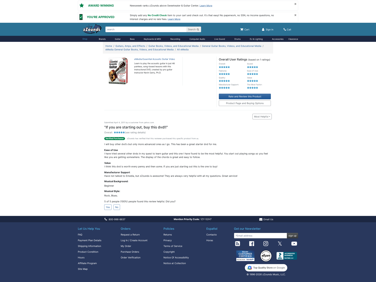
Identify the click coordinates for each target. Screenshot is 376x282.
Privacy (167, 240)
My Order (126, 246)
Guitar (118, 39)
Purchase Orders (130, 251)
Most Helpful (261, 116)
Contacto (211, 234)
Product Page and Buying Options (245, 103)
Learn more (206, 5)
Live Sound (219, 39)
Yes (108, 207)
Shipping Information (89, 246)
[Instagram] (265, 244)
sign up (292, 235)
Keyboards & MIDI (152, 39)
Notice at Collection (174, 263)
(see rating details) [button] (135, 132)
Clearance (293, 39)
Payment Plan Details (89, 240)
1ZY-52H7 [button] (193, 219)
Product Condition (88, 251)
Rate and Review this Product (245, 96)
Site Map (83, 268)
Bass (132, 39)
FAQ (80, 234)
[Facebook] (251, 244)
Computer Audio (197, 39)
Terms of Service (172, 246)
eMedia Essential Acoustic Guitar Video (154, 59)
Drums (237, 39)
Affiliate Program (87, 263)
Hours (81, 257)
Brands (102, 39)
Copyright (169, 251)
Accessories (277, 39)
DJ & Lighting (256, 39)
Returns (167, 234)
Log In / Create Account (134, 240)
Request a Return (130, 234)
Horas (209, 240)
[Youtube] (294, 244)
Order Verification (130, 257)
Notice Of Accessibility (176, 257)
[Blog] (237, 244)
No (116, 207)
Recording (175, 39)
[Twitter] (280, 244)
